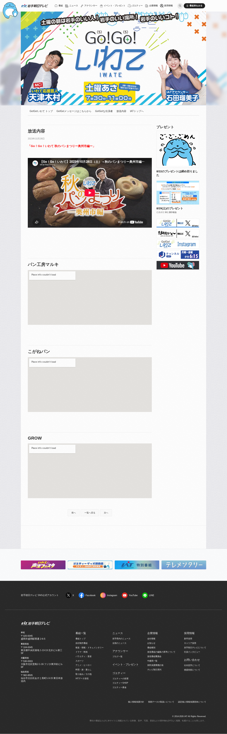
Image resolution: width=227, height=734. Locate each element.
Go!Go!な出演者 (104, 111)
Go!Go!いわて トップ (41, 111)
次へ (106, 513)
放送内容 (121, 111)
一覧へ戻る (89, 513)
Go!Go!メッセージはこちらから (74, 111)
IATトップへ (137, 111)
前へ (73, 513)
